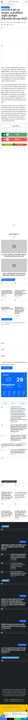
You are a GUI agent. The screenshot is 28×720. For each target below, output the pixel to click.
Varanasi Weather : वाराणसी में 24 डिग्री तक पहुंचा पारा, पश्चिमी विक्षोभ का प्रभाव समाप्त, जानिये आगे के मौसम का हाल (18, 438)
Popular (5, 403)
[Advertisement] (14, 205)
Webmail (11, 714)
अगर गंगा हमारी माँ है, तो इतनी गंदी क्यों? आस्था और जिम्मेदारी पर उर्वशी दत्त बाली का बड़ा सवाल (13, 650)
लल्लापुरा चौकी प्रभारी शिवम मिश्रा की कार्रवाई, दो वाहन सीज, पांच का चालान (7, 293)
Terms (4, 712)
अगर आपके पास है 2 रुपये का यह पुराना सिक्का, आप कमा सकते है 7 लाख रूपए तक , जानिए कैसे (13, 444)
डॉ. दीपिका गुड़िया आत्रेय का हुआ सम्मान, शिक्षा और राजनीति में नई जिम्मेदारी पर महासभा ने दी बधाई (21, 514)
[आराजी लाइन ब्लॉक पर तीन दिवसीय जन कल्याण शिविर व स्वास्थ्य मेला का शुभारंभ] (21, 286)
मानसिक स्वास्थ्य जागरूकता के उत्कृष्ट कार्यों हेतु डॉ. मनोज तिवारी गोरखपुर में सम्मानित (20, 310)
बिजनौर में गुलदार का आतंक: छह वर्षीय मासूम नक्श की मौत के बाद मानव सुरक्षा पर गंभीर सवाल (13, 626)
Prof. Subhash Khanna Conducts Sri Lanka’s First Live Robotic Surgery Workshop (21, 495)
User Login (16, 714)
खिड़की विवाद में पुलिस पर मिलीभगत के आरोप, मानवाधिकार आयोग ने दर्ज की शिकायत (13, 547)
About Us (16, 712)
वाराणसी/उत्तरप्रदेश (9, 4)
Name (3, 343)
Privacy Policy (10, 712)
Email (3, 349)
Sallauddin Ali (15, 22)
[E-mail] (4, 130)
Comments (22, 403)
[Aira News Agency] (14, 1)
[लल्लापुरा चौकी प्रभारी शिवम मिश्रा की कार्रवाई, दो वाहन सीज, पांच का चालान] (7, 286)
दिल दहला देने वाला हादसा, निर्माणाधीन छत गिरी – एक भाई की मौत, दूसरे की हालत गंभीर (7, 514)
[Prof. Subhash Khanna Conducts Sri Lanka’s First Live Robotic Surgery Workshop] (21, 487)
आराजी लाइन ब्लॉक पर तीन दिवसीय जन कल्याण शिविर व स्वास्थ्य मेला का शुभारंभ (20, 293)
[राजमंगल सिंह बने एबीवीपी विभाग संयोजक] (7, 302)
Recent (13, 403)
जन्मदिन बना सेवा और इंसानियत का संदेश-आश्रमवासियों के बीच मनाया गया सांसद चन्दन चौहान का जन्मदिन (7, 495)
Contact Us (22, 712)
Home (3, 4)
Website (3, 355)
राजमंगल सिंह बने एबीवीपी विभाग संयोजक (7, 308)
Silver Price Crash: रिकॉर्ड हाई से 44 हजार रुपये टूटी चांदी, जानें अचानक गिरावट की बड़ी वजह (18, 451)
